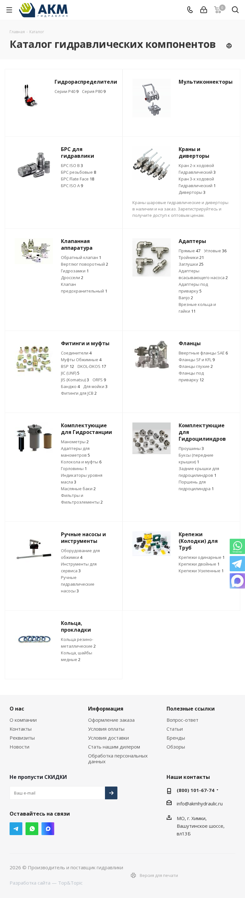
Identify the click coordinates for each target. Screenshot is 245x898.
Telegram (16, 828)
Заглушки (191, 264)
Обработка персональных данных (118, 758)
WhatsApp (32, 828)
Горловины (74, 468)
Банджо (70, 386)
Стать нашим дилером (114, 746)
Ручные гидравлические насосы (77, 584)
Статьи (175, 729)
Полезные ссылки (191, 708)
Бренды (176, 737)
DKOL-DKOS (92, 366)
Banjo (186, 298)
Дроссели (72, 277)
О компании (23, 720)
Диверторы (192, 192)
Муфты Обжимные (81, 359)
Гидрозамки (75, 271)
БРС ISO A (72, 185)
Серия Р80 (94, 91)
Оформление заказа (111, 720)
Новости (19, 746)
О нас (17, 708)
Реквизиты (22, 737)
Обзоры (176, 746)
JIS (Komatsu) (75, 380)
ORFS (99, 380)
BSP (67, 366)
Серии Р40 (66, 91)
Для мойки (95, 386)
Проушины (191, 448)
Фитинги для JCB (79, 393)
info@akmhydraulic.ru (200, 803)
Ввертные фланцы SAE (203, 353)
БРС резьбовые (78, 172)
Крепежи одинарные (202, 557)
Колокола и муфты (81, 462)
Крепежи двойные (199, 564)
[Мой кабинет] (203, 10)
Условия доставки (108, 737)
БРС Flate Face (77, 179)
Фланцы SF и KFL (197, 359)
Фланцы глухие (196, 366)
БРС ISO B (72, 165)
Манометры (75, 442)
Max (47, 828)
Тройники (191, 257)
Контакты (21, 729)
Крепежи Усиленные (201, 571)
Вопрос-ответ (182, 720)
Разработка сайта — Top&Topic (46, 882)
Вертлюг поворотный (84, 264)
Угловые (215, 251)
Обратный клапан (81, 257)
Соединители (76, 353)
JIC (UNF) (70, 373)
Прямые (189, 251)
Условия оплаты (106, 729)
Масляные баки (78, 488)
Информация (105, 708)
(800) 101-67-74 (195, 790)
